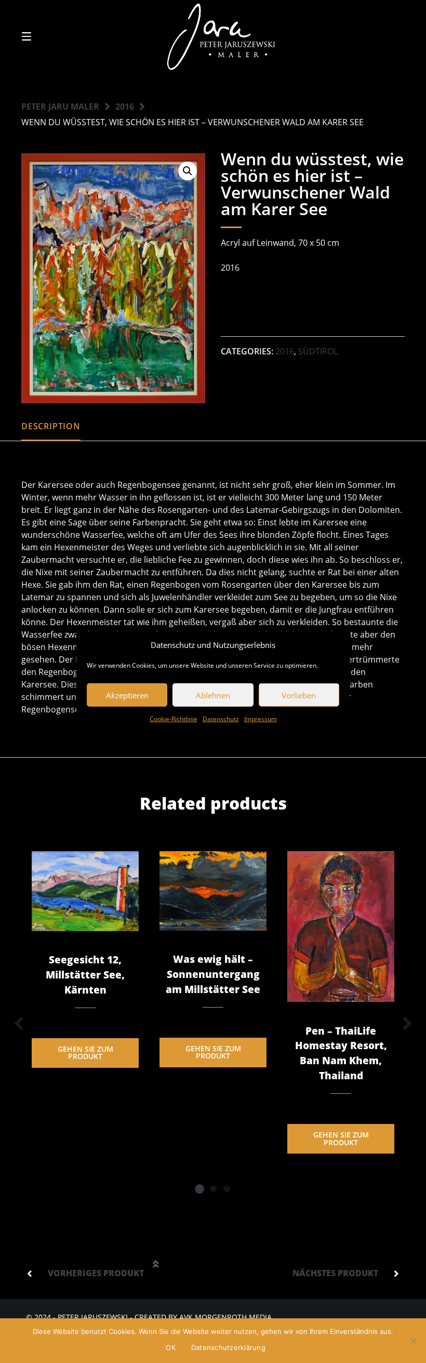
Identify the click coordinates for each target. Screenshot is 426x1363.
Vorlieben (299, 695)
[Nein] (413, 1340)
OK (171, 1347)
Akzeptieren (127, 695)
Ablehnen (213, 695)
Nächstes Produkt (335, 1273)
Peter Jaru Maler (60, 106)
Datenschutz (221, 718)
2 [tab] (213, 1188)
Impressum (260, 718)
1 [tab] (199, 1188)
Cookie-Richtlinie (173, 718)
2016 (124, 106)
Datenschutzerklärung (228, 1347)
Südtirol (318, 351)
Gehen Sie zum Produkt (85, 1052)
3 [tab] (226, 1188)
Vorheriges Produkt (96, 1273)
